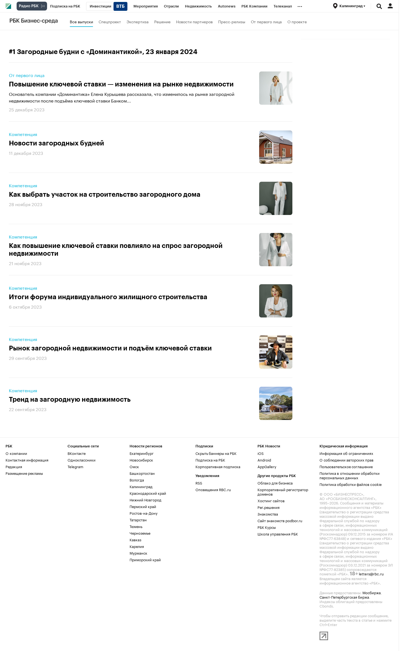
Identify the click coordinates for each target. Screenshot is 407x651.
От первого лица (266, 21)
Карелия (137, 546)
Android (264, 459)
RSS (198, 482)
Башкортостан (142, 473)
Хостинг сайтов (271, 500)
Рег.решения (268, 507)
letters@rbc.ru (371, 573)
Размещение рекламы (24, 473)
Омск (134, 466)
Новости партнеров (194, 21)
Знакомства (267, 513)
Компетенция (23, 133)
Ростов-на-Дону (144, 513)
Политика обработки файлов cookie (351, 484)
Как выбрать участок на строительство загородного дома (104, 194)
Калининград (141, 486)
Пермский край (143, 506)
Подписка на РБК (210, 459)
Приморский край (145, 559)
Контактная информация (27, 459)
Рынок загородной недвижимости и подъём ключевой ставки (110, 348)
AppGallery (266, 466)
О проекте (297, 21)
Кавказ (135, 539)
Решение (162, 21)
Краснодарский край (148, 493)
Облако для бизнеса (275, 482)
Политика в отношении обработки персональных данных (350, 475)
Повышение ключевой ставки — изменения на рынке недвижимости (121, 84)
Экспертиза (138, 21)
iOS (260, 453)
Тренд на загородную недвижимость (70, 399)
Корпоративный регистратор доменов (282, 491)
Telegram (75, 466)
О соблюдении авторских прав (346, 459)
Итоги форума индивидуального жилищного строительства (108, 297)
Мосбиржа (371, 592)
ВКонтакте (77, 453)
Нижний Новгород (145, 499)
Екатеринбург (142, 453)
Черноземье (140, 532)
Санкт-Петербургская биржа (344, 596)
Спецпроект (110, 21)
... (299, 5)
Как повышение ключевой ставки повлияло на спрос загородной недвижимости (116, 249)
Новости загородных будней (56, 143)
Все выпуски (81, 21)
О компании (16, 453)
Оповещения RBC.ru (213, 489)
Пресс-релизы (231, 21)
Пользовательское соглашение (346, 466)
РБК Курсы (266, 527)
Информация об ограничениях (346, 453)
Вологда (137, 479)
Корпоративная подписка (217, 466)
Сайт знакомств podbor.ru (279, 520)
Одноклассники (82, 459)
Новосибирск (141, 459)
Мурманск (138, 552)
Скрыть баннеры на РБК (215, 453)
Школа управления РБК (277, 533)
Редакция (14, 466)
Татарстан (138, 519)
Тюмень (136, 526)
